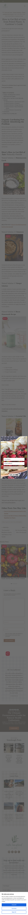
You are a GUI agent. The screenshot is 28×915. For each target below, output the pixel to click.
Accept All (14, 904)
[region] (14, 903)
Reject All (14, 912)
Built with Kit (14, 475)
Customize (14, 908)
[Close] (25, 438)
